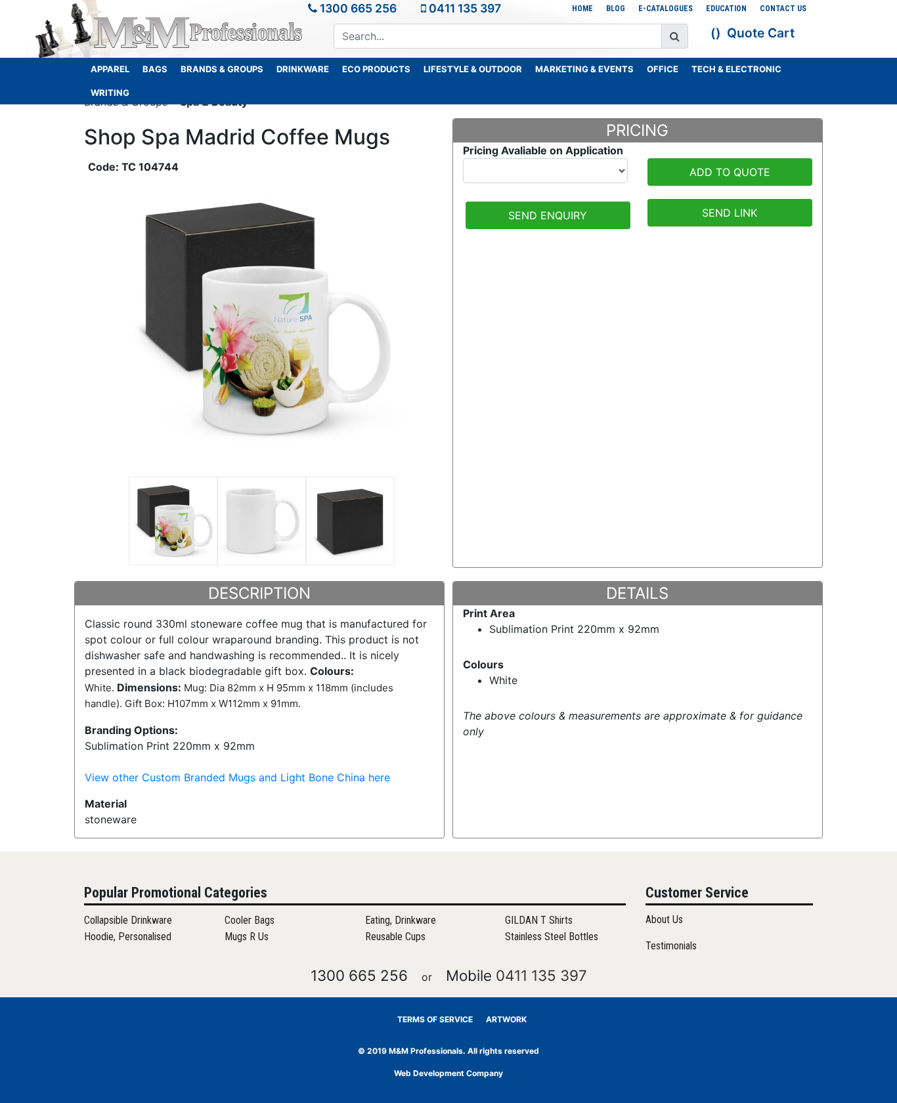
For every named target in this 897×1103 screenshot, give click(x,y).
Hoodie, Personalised (127, 936)
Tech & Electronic (736, 69)
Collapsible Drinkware (128, 920)
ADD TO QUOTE (729, 172)
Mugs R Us (247, 936)
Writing (110, 92)
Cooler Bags (249, 920)
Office (662, 69)
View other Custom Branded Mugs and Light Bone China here (237, 777)
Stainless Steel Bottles (551, 936)
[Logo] (199, 32)
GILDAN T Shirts (539, 920)
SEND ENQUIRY (547, 215)
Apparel (110, 69)
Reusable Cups (395, 936)
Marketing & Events (584, 69)
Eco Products (376, 69)
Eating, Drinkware (400, 920)
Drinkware (302, 69)
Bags (154, 69)
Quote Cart (761, 33)
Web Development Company (448, 1073)
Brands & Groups (222, 69)
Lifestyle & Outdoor (473, 69)
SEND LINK (729, 212)
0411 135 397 (465, 8)
